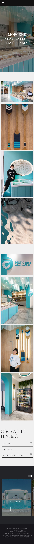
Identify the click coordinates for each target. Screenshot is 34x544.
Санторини (16, 502)
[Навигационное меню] (3, 2)
